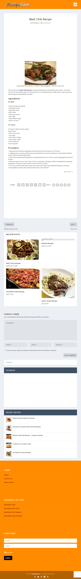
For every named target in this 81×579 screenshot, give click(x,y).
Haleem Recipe (48, 243)
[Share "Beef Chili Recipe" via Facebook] (19, 185)
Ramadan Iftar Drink (11, 508)
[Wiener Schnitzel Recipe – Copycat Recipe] (8, 436)
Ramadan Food (9, 505)
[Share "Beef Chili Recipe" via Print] (44, 185)
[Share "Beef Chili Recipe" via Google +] (27, 185)
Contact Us (8, 479)
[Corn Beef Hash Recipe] (22, 279)
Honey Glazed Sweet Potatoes (23, 418)
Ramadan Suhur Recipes (13, 516)
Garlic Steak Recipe (49, 301)
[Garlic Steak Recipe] (58, 283)
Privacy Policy (9, 482)
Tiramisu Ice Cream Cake (21, 444)
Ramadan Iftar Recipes (12, 512)
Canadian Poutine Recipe (21, 452)
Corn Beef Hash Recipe (15, 292)
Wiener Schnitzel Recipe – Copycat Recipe (27, 435)
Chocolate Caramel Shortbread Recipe (26, 427)
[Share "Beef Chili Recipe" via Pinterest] (31, 185)
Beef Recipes (34, 23)
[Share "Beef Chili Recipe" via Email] (40, 185)
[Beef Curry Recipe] (22, 249)
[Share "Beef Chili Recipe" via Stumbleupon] (36, 185)
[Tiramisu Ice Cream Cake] (8, 445)
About (6, 475)
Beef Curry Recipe (13, 263)
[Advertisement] (40, 43)
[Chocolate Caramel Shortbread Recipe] (8, 428)
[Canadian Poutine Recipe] (8, 454)
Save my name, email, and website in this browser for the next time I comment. (31, 350)
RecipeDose (36, 574)
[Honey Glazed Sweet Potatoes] (8, 419)
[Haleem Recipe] (58, 239)
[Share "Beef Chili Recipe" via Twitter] (23, 185)
